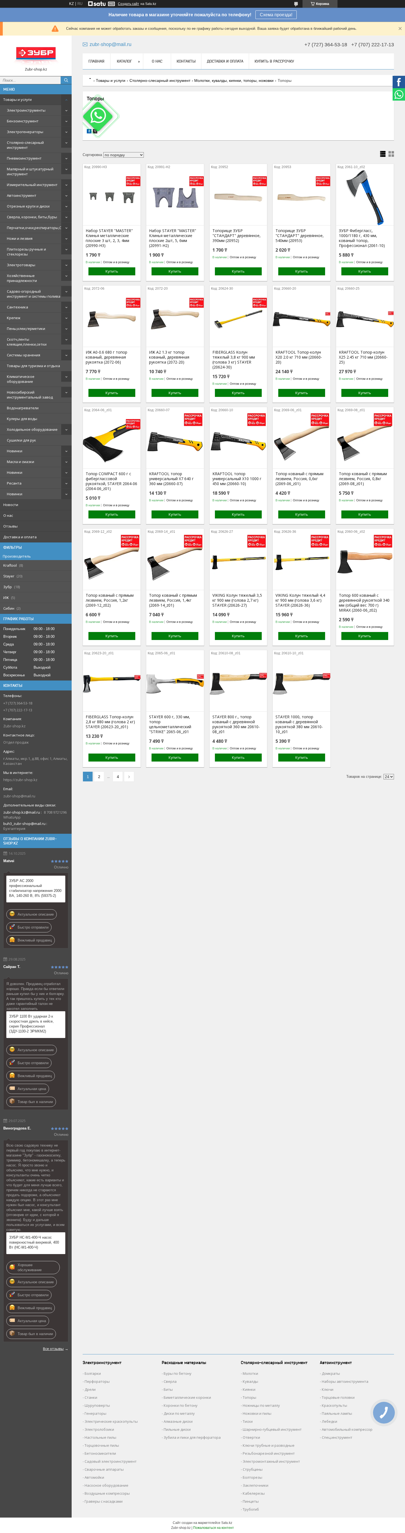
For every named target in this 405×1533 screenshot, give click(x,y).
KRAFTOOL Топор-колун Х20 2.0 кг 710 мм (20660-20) (299, 357)
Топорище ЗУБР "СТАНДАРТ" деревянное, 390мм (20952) (236, 235)
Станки (91, 1397)
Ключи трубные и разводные (269, 1445)
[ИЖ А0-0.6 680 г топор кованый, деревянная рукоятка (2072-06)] (112, 319)
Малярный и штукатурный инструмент (30, 171)
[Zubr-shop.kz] (36, 53)
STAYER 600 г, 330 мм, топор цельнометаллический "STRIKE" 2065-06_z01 (170, 724)
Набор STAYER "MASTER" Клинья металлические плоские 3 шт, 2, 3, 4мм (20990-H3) (109, 238)
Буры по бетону (177, 1373)
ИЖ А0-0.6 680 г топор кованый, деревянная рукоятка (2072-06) (106, 357)
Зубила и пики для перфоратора (192, 1437)
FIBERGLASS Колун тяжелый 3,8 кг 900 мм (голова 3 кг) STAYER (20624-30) (233, 360)
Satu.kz (226, 1523)
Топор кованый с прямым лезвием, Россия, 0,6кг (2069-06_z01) (299, 478)
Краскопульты (334, 1405)
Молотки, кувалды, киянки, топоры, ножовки (234, 80)
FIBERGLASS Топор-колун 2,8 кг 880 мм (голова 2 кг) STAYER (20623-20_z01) (110, 721)
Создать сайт (128, 4)
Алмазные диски (178, 1421)
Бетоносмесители (100, 1453)
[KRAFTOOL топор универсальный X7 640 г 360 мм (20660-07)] (175, 440)
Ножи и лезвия (20, 238)
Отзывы (10, 526)
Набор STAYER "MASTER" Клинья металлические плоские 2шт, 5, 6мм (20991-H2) (172, 238)
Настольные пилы (100, 1437)
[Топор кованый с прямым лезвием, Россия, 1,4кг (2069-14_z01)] (175, 562)
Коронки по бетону (181, 1405)
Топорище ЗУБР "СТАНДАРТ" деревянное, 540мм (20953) (300, 235)
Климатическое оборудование (20, 379)
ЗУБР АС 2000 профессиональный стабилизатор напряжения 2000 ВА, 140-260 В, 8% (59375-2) (35, 888)
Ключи (327, 1389)
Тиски (248, 1421)
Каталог (124, 61)
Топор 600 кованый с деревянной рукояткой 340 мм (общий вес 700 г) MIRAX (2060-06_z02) (364, 603)
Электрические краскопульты (111, 1421)
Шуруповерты (97, 1405)
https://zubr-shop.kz (20, 779)
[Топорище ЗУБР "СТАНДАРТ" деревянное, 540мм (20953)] (301, 197)
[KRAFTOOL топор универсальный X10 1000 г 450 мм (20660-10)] (238, 440)
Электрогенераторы (25, 131)
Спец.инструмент (337, 1437)
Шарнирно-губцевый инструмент (272, 1429)
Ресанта (14, 483)
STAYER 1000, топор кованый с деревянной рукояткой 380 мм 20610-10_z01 (299, 724)
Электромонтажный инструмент (271, 1461)
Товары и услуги (17, 99)
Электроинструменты (26, 110)
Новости (10, 504)
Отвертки (251, 1437)
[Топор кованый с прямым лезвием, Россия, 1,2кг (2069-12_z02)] (112, 562)
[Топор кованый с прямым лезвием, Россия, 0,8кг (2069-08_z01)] (365, 440)
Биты (168, 1389)
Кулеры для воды (22, 418)
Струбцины (253, 1469)
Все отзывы (53, 1348)
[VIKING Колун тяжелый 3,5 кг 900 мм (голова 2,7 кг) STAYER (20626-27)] (238, 562)
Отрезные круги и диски (28, 206)
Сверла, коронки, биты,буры (32, 216)
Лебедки (329, 1421)
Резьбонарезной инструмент (269, 1453)
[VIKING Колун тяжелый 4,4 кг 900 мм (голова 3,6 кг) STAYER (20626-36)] (301, 562)
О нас (8, 515)
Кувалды (250, 1381)
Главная (96, 61)
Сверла (170, 1381)
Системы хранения (23, 355)
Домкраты (331, 1373)
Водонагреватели (23, 407)
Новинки (14, 450)
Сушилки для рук (21, 440)
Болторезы (252, 1477)
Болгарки (93, 1373)
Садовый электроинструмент (111, 1461)
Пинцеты (251, 1501)
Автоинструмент (21, 195)
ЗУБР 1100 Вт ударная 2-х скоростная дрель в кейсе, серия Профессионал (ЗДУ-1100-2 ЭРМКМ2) (31, 1023)
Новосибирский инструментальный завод (30, 395)
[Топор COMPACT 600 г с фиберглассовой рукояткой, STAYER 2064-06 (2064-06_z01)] (112, 440)
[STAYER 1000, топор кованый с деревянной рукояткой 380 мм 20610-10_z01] (301, 683)
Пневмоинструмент (24, 158)
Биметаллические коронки (187, 1397)
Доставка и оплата (20, 536)
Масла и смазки (20, 461)
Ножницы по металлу (261, 1405)
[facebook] (89, 132)
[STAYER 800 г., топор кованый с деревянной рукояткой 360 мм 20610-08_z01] (238, 683)
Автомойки (94, 1477)
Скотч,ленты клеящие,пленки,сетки (27, 342)
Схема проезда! (276, 14)
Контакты (186, 61)
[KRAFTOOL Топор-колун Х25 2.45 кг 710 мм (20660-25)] (365, 319)
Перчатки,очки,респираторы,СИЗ (36, 227)
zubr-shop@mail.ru (19, 796)
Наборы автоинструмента (345, 1381)
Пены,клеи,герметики (26, 328)
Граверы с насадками (104, 1501)
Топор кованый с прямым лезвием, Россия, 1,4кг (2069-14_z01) (173, 600)
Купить (112, 271)
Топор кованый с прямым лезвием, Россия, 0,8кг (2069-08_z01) (363, 478)
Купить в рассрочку (274, 61)
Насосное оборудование (106, 1485)
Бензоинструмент (23, 121)
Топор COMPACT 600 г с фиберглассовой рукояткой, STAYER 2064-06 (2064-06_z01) (111, 481)
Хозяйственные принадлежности (22, 278)
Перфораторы (97, 1381)
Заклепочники (255, 1485)
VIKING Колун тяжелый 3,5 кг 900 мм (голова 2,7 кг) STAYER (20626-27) (237, 600)
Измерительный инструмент (32, 184)
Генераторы (95, 1413)
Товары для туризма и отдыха (33, 365)
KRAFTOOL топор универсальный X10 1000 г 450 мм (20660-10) (236, 478)
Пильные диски (177, 1429)
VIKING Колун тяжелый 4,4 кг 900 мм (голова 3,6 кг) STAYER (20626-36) (300, 600)
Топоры (249, 1397)
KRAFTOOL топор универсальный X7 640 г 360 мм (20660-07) (171, 478)
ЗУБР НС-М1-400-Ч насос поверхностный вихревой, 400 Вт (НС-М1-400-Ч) (34, 1242)
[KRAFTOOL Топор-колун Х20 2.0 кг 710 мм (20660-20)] (301, 319)
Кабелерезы (254, 1493)
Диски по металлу (179, 1413)
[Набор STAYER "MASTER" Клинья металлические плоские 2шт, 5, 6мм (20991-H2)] (175, 197)
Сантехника (17, 307)
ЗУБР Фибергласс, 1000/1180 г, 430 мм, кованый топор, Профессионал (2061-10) (362, 238)
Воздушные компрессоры (107, 1493)
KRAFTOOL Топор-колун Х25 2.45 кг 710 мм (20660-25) (363, 357)
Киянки (249, 1389)
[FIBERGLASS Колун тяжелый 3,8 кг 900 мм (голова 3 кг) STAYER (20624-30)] (238, 319)
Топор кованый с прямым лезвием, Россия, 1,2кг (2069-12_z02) (110, 600)
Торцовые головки (338, 1397)
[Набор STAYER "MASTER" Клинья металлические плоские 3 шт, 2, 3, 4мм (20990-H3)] (112, 197)
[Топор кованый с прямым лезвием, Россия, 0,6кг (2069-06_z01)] (301, 440)
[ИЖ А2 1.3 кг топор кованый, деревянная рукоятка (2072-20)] (175, 319)
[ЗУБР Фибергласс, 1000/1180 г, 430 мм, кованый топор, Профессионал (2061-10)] (365, 197)
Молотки (250, 1373)
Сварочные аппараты (104, 1469)
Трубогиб (251, 1509)
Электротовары (21, 264)
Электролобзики (99, 1429)
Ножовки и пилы (257, 1413)
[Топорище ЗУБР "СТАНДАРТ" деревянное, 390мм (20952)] (238, 197)
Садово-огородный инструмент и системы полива (33, 294)
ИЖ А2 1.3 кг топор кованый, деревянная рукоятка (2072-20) (169, 357)
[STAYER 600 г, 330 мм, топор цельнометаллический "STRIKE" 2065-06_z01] (175, 683)
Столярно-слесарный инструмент (25, 145)
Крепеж (13, 317)
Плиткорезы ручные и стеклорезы (26, 252)
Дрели (90, 1389)
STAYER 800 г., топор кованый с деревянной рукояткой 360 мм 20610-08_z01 (236, 724)
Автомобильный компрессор (347, 1429)
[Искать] (66, 80)
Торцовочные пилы (102, 1445)
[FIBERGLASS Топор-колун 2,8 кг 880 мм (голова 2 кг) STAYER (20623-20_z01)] (112, 683)
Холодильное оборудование (32, 429)
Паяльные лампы (337, 1413)
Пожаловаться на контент (213, 1528)
